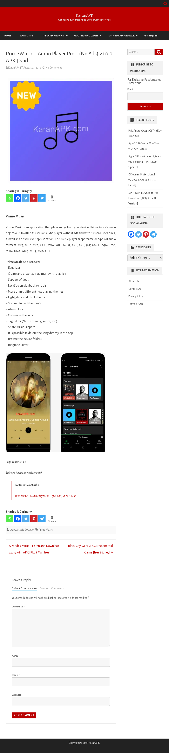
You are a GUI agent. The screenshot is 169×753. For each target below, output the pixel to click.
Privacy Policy (135, 296)
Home (7, 35)
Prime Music (46, 529)
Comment (18, 606)
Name (16, 656)
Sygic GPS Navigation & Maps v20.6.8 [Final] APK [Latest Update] (145, 162)
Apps (13, 529)
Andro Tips (27, 35)
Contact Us (134, 288)
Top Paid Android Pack (121, 35)
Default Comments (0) (24, 588)
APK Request (151, 35)
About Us (133, 281)
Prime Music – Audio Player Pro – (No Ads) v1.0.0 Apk (44, 496)
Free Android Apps (54, 35)
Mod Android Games (86, 35)
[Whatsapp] (9, 198)
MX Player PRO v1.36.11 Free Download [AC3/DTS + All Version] (143, 198)
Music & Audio (25, 529)
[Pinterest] (34, 198)
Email (16, 675)
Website (16, 695)
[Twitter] (25, 198)
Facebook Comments (52, 588)
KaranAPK (84, 15)
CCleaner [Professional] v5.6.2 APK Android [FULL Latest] (142, 180)
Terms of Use (135, 303)
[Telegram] (42, 198)
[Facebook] (17, 198)
